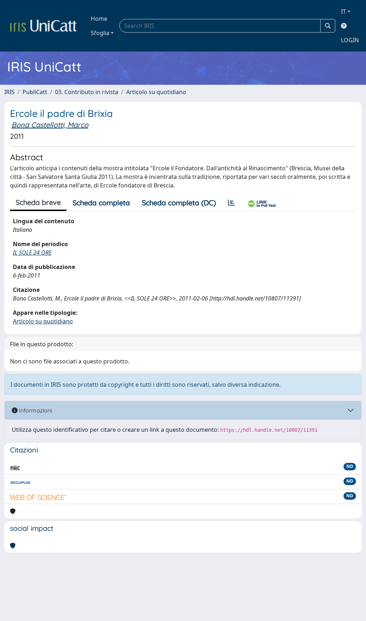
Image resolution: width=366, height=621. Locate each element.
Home (99, 19)
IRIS (9, 92)
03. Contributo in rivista (86, 92)
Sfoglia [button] (100, 33)
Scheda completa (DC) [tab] (179, 202)
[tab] (231, 202)
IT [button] (343, 11)
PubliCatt (35, 92)
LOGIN (350, 40)
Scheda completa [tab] (101, 202)
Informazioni (35, 410)
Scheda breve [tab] (38, 202)
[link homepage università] (43, 25)
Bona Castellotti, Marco (49, 124)
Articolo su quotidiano (156, 92)
